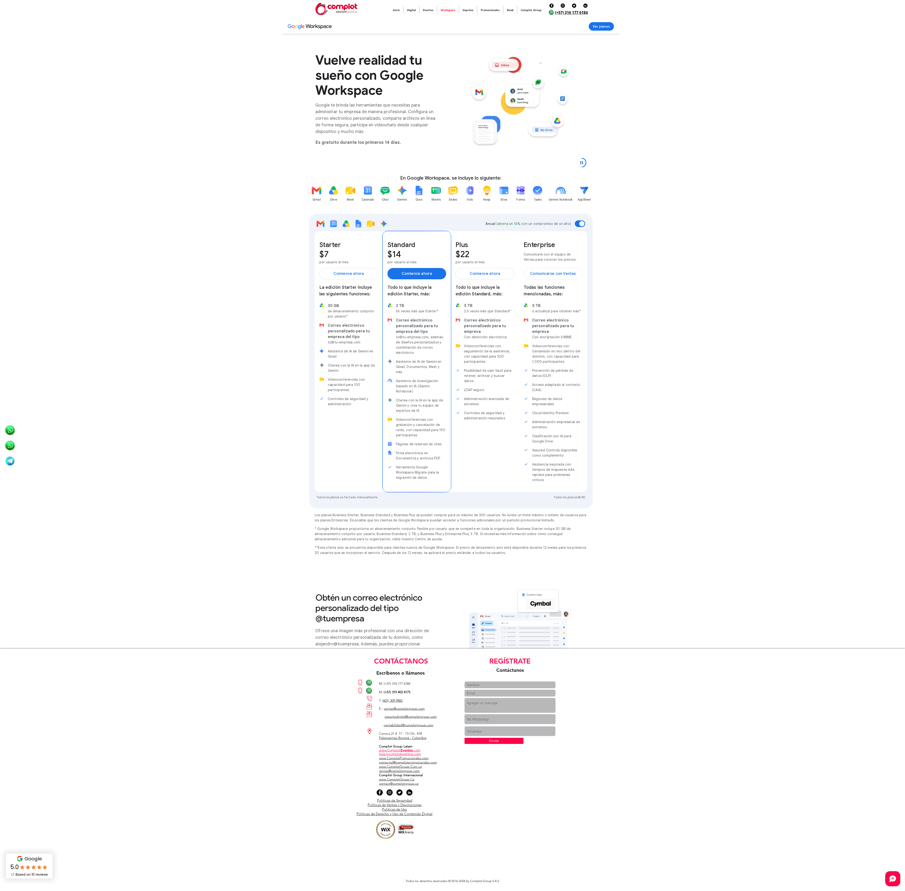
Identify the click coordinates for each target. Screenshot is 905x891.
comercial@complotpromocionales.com (408, 762)
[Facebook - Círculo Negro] (551, 6)
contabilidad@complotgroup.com (408, 725)
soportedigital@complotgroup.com (411, 716)
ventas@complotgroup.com (404, 708)
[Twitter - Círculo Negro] (574, 6)
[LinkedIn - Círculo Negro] (585, 6)
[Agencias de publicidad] (10, 445)
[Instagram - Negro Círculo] (563, 6)
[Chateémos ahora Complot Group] (10, 430)
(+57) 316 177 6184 (571, 12)
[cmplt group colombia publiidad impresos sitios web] (10, 461)
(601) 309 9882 (392, 700)
